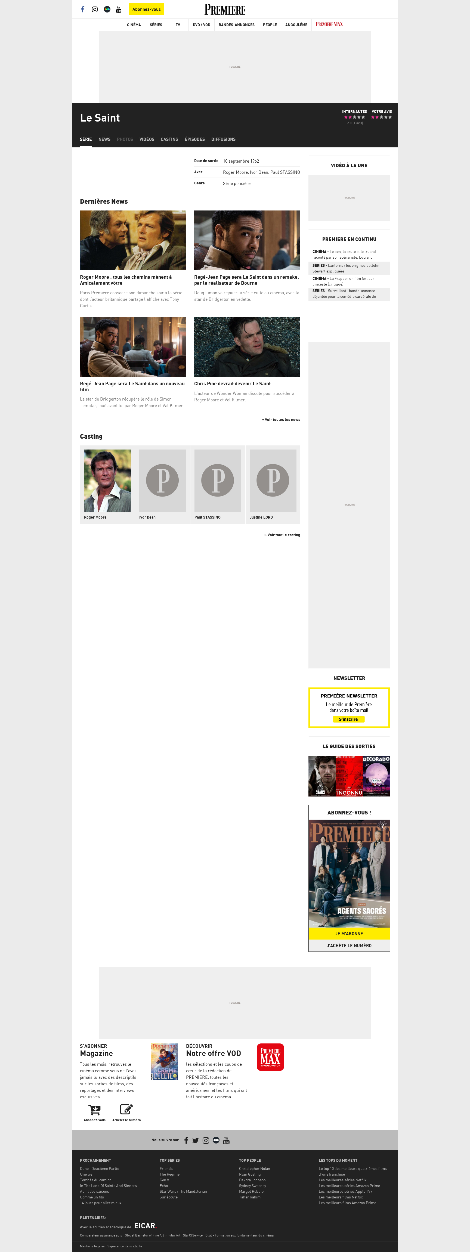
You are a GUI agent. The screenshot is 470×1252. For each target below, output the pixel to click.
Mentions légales (92, 1246)
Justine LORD (261, 517)
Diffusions (223, 139)
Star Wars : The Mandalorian (183, 1191)
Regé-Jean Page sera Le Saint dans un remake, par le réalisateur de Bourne (246, 280)
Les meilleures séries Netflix (343, 1179)
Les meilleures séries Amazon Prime (349, 1185)
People (270, 24)
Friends (166, 1168)
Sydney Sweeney (252, 1185)
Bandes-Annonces (237, 24)
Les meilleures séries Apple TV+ (345, 1191)
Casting (169, 139)
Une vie (86, 1174)
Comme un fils (92, 1197)
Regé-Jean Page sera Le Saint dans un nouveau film (132, 386)
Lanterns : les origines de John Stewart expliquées (346, 268)
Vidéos (147, 139)
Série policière (237, 183)
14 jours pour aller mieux (101, 1202)
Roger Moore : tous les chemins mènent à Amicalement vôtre (126, 280)
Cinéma (134, 24)
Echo (164, 1185)
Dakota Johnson (252, 1179)
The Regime (170, 1174)
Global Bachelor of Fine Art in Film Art (152, 1235)
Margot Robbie (251, 1191)
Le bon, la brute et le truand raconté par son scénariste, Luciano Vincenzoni (344, 255)
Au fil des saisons (94, 1191)
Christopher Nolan (254, 1168)
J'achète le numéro (349, 945)
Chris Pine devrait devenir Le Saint (232, 383)
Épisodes (195, 139)
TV (178, 24)
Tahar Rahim (250, 1197)
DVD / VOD (201, 24)
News (104, 139)
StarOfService (193, 1235)
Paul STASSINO (285, 172)
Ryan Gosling (250, 1174)
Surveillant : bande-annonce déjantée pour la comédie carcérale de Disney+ (344, 294)
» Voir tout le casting (282, 534)
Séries (156, 24)
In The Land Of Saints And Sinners (108, 1185)
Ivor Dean (259, 172)
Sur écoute (169, 1197)
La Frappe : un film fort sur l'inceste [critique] (343, 281)
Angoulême (296, 24)
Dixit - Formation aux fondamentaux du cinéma (239, 1235)
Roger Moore (235, 172)
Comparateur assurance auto (101, 1235)
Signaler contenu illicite (124, 1246)
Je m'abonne (349, 933)
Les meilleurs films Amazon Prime (347, 1202)
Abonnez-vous (146, 9)
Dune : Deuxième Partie (99, 1168)
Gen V (164, 1179)
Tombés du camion (96, 1179)
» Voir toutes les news (281, 419)
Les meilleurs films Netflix (341, 1197)
